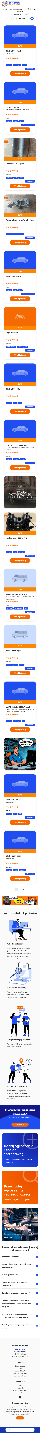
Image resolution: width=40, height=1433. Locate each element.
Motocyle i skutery (11, 346)
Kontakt (20, 1393)
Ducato (21, 177)
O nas (20, 1369)
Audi (15, 403)
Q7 (20, 813)
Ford (15, 664)
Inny (25, 346)
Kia (15, 290)
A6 (20, 403)
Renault (16, 459)
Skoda (15, 870)
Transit (21, 664)
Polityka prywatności (20, 1390)
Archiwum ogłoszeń (20, 1376)
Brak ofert (30, 69)
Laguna (22, 459)
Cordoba (21, 552)
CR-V (21, 121)
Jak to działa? (20, 1371)
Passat (24, 65)
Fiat (15, 177)
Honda (16, 121)
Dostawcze (9, 177)
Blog (20, 1385)
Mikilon (20, 346)
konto (20, 1124)
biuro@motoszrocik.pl (22, 1356)
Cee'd (20, 290)
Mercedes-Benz (18, 608)
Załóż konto (20, 1417)
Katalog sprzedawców (20, 1374)
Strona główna (20, 1366)
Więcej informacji (12, 58)
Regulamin (20, 1388)
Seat (15, 552)
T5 (23, 721)
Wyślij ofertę (20, 73)
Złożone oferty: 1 (28, 125)
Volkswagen (17, 65)
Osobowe (9, 65)
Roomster (22, 870)
